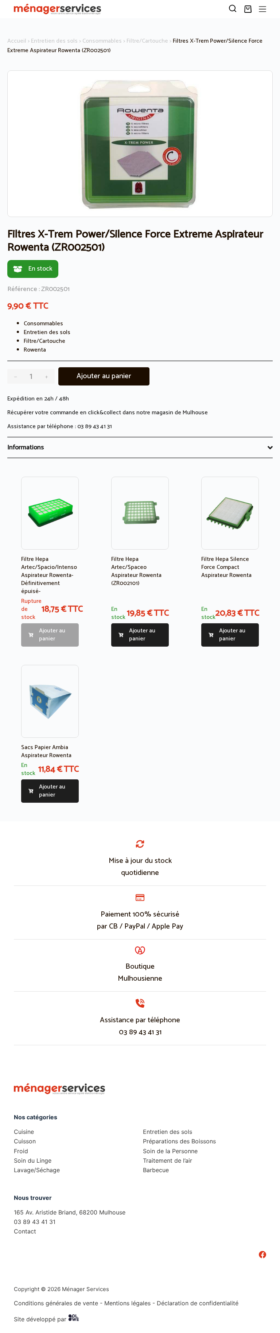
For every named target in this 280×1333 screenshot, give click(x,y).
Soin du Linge (32, 1160)
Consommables (102, 41)
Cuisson (25, 1141)
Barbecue (156, 1170)
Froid (21, 1151)
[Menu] (262, 9)
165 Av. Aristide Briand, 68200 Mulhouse (69, 1212)
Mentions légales (127, 1303)
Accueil (16, 41)
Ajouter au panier (104, 376)
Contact (25, 1231)
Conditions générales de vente (56, 1303)
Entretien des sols (54, 41)
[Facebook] (262, 1254)
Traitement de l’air (167, 1160)
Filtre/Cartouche (147, 41)
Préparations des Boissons (179, 1141)
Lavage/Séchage (37, 1170)
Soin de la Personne (170, 1151)
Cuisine (24, 1131)
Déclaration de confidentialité (197, 1303)
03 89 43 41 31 (94, 426)
